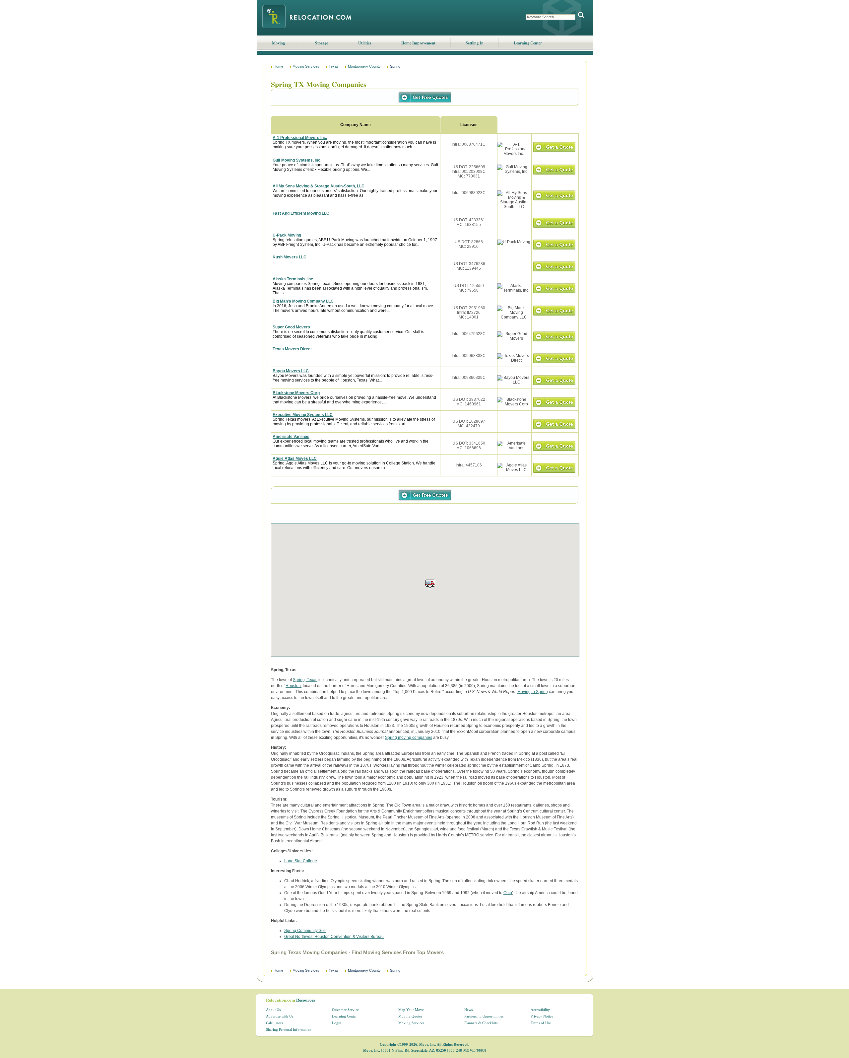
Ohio (507, 892)
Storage (321, 43)
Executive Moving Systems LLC (303, 414)
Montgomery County (364, 66)
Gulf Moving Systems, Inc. (297, 160)
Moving (278, 43)
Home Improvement (418, 43)
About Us (273, 1010)
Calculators (274, 1023)
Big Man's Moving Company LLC (303, 301)
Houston (293, 685)
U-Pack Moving (287, 235)
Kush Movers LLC (289, 257)
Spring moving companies (408, 737)
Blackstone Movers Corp (296, 392)
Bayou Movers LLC (291, 371)
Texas (334, 66)
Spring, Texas (305, 679)
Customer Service (345, 1010)
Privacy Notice (542, 1016)
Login (336, 1023)
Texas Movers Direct (292, 349)
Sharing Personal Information (288, 1029)
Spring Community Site (305, 930)
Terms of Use (541, 1023)
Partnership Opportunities (483, 1016)
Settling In (475, 43)
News (468, 1010)
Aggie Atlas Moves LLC (295, 458)
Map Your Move (411, 1010)
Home (278, 66)
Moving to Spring (532, 691)
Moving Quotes (410, 1016)
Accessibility (540, 1010)
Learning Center (528, 43)
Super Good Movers (291, 327)
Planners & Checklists (480, 1023)
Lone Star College (300, 861)
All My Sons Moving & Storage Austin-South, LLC (318, 186)
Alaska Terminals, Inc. (293, 279)
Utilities (364, 43)
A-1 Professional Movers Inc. (300, 137)
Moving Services (306, 66)
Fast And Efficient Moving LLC (301, 213)
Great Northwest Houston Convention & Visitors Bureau (334, 936)
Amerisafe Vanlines (291, 436)
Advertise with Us (279, 1016)
